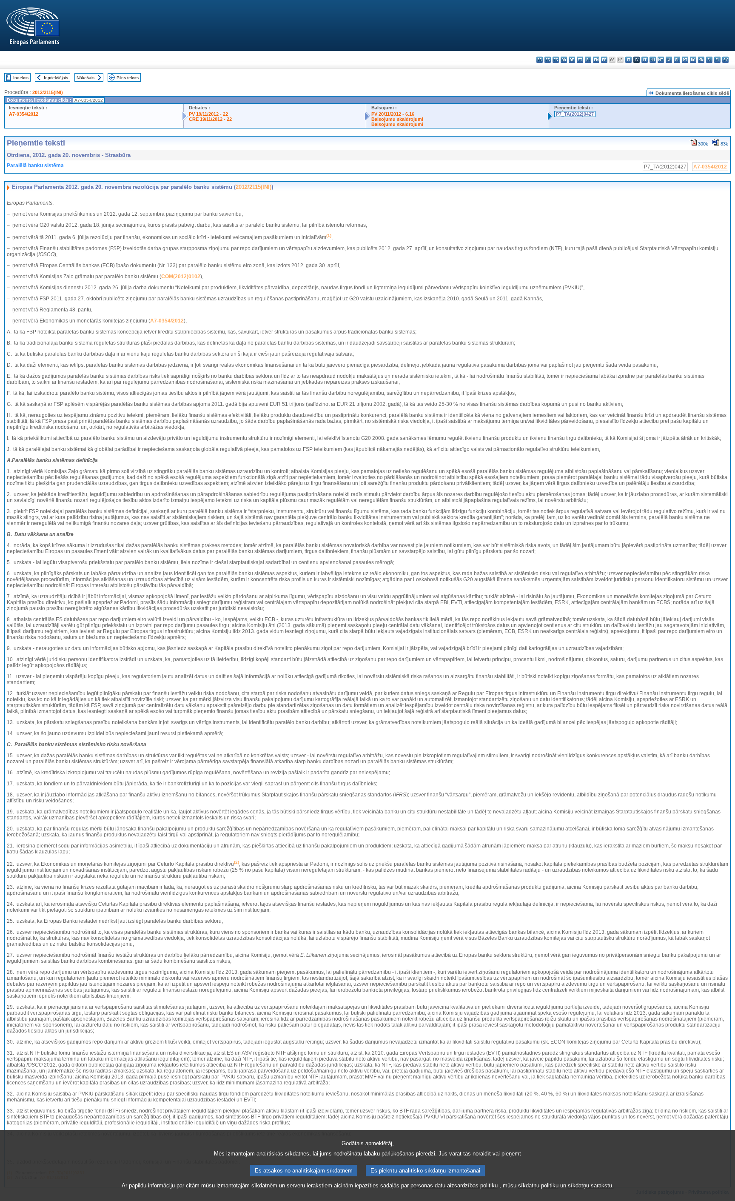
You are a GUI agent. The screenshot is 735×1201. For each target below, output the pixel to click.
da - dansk (564, 60)
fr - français (604, 60)
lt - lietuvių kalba (644, 60)
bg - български (539, 60)
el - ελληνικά (588, 60)
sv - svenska (725, 60)
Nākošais (85, 77)
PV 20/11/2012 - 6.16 (392, 114)
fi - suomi (717, 60)
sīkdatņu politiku (538, 1185)
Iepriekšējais (56, 77)
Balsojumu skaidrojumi (397, 119)
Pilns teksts (128, 77)
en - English (596, 60)
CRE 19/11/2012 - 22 (210, 119)
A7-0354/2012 (23, 114)
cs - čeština (556, 60)
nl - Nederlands (669, 60)
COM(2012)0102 (180, 277)
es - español (547, 60)
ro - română (693, 60)
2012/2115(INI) (47, 92)
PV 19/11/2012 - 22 (208, 114)
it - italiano (628, 60)
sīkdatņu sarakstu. (591, 1185)
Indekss (20, 77)
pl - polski (677, 60)
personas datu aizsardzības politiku (454, 1185)
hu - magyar (653, 60)
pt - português (685, 60)
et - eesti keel (580, 60)
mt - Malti (661, 60)
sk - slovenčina (701, 60)
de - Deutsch (572, 60)
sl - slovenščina (709, 60)
